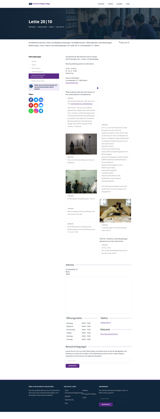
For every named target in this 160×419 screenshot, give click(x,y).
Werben (85, 390)
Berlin (51, 27)
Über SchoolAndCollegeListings (74, 391)
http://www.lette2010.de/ (109, 334)
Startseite (101, 4)
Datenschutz (69, 400)
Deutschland (42, 27)
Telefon (34, 65)
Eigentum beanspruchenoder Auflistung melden (37, 76)
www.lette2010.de (72, 83)
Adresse (34, 61)
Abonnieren (72, 365)
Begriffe (67, 396)
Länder (120, 4)
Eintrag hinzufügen (89, 394)
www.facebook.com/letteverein (82, 104)
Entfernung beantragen (38, 81)
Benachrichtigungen (37, 72)
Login (128, 4)
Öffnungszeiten (36, 68)
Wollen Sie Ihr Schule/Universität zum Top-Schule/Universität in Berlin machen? (45, 87)
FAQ (66, 403)
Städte (111, 4)
